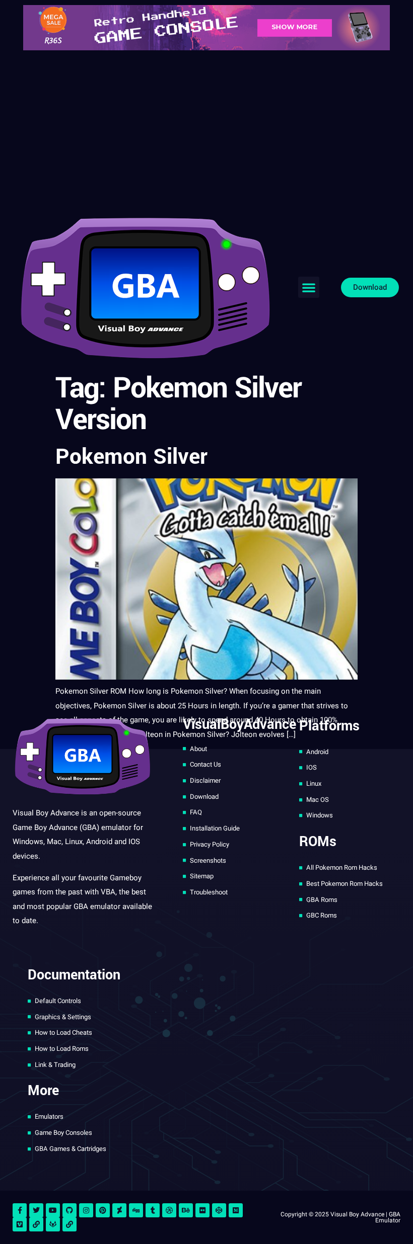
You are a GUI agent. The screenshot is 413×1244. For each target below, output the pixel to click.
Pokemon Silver (131, 457)
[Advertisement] (206, 130)
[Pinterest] (103, 1210)
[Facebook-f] (20, 1210)
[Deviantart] (119, 1210)
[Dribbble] (169, 1210)
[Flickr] (202, 1210)
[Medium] (236, 1210)
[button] (308, 287)
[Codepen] (219, 1210)
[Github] (69, 1210)
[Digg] (136, 1210)
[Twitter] (36, 1210)
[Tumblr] (153, 1210)
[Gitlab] (53, 1224)
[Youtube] (53, 1210)
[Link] (36, 1224)
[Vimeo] (20, 1224)
